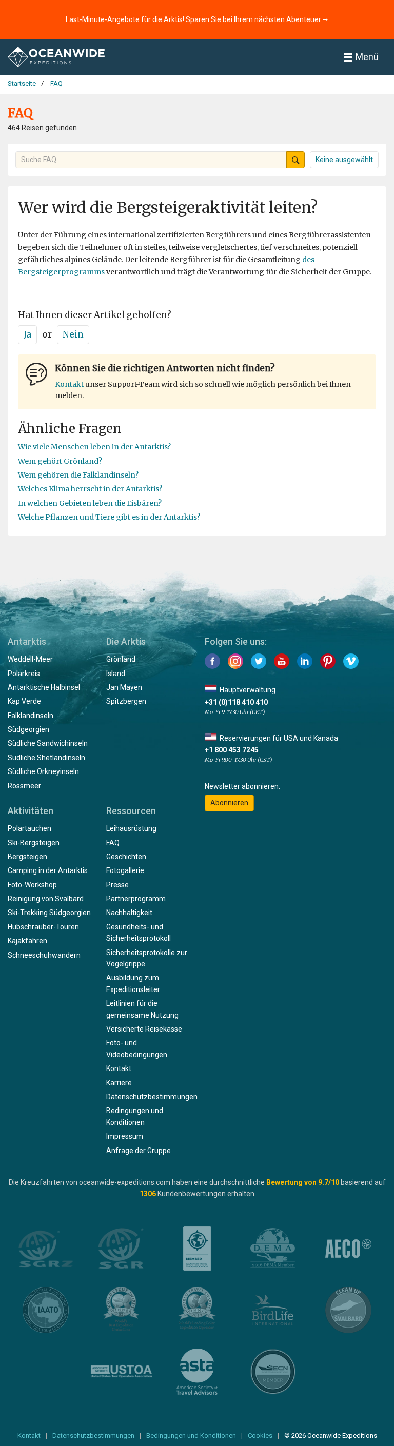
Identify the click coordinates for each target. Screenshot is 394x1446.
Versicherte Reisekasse (144, 1029)
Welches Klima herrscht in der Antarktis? (90, 488)
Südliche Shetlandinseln (46, 758)
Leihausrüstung (131, 828)
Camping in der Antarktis (48, 870)
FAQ (113, 843)
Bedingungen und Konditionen (191, 1435)
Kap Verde (24, 701)
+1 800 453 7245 (232, 750)
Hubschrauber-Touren (43, 927)
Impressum (124, 1136)
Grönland (120, 659)
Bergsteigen (27, 857)
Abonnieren (229, 803)
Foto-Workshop (32, 885)
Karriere (119, 1083)
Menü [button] (367, 56)
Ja (27, 334)
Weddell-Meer (30, 659)
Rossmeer (24, 786)
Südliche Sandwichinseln (48, 743)
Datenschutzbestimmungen (152, 1097)
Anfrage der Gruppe (138, 1150)
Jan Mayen (124, 687)
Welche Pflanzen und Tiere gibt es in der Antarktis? (109, 517)
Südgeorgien (28, 729)
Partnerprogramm (136, 899)
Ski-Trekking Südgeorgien (49, 912)
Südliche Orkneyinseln (43, 771)
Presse (117, 885)
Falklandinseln (30, 715)
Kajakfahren (27, 941)
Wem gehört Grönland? (60, 461)
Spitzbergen (126, 701)
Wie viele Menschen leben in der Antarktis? (94, 446)
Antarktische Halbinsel (44, 687)
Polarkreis (24, 673)
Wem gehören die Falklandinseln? (78, 475)
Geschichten (126, 857)
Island (115, 673)
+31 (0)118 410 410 (236, 702)
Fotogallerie (125, 870)
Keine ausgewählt (344, 159)
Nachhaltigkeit (129, 912)
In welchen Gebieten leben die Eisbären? (90, 503)
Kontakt (69, 384)
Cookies (260, 1435)
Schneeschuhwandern (44, 955)
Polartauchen (29, 828)
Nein (73, 334)
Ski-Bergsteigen (34, 843)
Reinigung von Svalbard (46, 899)
